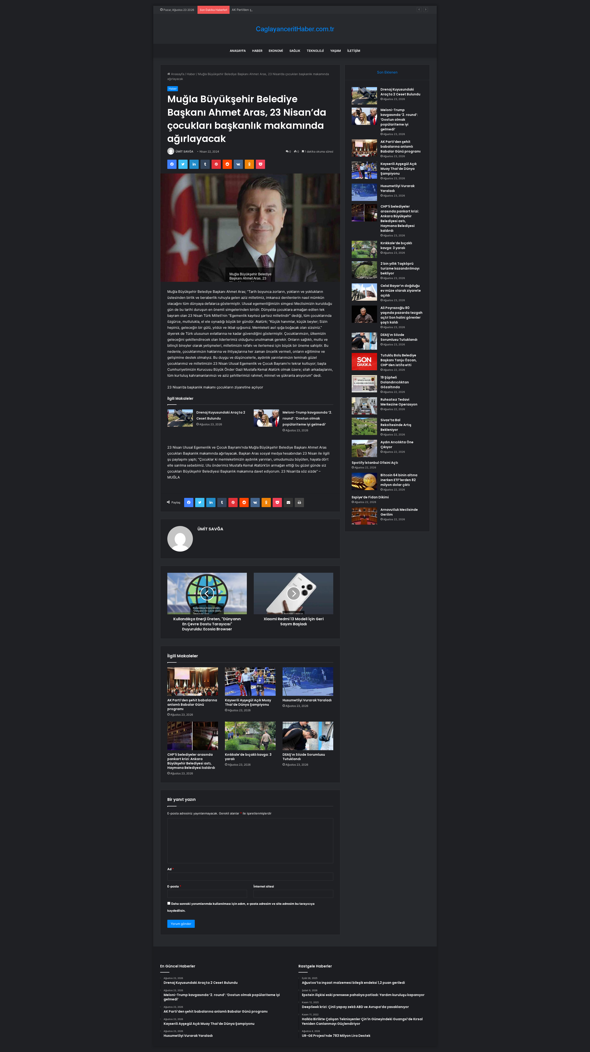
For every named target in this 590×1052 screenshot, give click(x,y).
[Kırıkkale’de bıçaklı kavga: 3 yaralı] (250, 736)
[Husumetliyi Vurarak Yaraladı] (308, 681)
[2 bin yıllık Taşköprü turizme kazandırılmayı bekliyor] (364, 270)
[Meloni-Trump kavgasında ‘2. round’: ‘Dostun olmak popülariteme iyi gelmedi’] (266, 418)
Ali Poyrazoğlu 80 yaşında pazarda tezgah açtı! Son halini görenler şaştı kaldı (401, 315)
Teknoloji (315, 51)
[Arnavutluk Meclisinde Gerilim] (364, 516)
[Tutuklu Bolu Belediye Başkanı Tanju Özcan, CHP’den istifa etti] (364, 361)
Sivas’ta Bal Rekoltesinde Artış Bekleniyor (396, 425)
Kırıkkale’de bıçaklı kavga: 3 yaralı (248, 756)
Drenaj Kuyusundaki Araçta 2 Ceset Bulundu (400, 92)
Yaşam (335, 51)
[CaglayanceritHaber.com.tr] (295, 29)
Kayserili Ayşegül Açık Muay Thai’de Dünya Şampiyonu (248, 702)
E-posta (174, 886)
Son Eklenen (387, 72)
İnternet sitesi (264, 886)
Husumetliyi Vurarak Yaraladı (307, 700)
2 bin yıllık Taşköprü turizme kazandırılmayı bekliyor (400, 268)
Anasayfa (238, 51)
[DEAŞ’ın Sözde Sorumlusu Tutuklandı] (308, 736)
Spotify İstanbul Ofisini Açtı (375, 462)
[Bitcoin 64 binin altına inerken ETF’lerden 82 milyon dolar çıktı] (364, 481)
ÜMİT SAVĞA (184, 151)
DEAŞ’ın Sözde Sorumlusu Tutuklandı (304, 756)
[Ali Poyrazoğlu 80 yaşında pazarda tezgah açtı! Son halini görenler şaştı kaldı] (364, 314)
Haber (257, 51)
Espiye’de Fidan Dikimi (370, 497)
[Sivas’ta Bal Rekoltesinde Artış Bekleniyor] (364, 426)
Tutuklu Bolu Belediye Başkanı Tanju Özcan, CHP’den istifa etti (399, 360)
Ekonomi (276, 51)
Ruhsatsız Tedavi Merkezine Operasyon (399, 402)
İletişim (353, 51)
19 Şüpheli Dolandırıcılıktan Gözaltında (395, 382)
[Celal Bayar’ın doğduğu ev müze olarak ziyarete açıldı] (364, 292)
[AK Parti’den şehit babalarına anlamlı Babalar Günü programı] (192, 681)
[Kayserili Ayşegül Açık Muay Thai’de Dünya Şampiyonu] (250, 681)
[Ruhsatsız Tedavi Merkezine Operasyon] (364, 405)
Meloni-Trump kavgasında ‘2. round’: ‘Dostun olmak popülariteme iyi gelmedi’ (307, 418)
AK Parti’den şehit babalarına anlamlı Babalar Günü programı (274, 10)
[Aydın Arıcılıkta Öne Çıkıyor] (364, 448)
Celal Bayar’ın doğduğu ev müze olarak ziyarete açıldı (401, 290)
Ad (170, 869)
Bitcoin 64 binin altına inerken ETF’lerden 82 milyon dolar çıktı (399, 480)
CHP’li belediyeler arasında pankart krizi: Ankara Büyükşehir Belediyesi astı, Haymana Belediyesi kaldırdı (191, 761)
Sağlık (294, 51)
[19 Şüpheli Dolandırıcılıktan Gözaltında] (364, 383)
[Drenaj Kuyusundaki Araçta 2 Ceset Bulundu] (180, 418)
